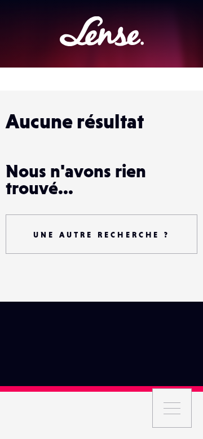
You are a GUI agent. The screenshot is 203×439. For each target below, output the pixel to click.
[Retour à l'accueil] (102, 31)
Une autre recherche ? (101, 234)
